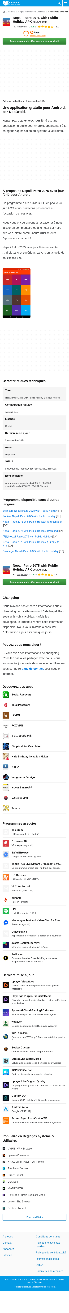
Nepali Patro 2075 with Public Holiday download (30, 531)
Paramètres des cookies (49, 1271)
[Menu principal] (66, 3)
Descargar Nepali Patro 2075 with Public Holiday (30, 551)
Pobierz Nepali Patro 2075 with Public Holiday (29, 516)
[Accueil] (4, 11)
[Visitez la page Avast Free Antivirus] (34, 34)
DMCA (39, 1265)
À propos (8, 1236)
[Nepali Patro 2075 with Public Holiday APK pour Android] (6, 22)
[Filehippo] (11, 3)
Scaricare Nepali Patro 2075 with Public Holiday (30, 510)
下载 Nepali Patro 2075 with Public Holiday (27, 536)
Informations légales (47, 1258)
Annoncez (8, 1249)
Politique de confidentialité (51, 1252)
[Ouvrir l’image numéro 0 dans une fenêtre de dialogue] (16, 293)
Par (20, 26)
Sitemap (7, 1255)
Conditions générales (48, 1236)
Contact (7, 1242)
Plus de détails (34, 1217)
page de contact (33, 668)
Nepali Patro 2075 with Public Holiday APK (35, 567)
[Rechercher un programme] (59, 3)
